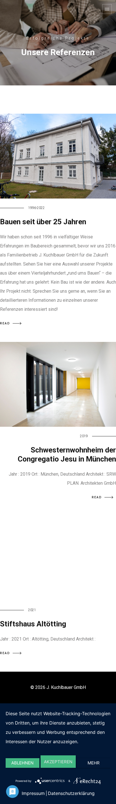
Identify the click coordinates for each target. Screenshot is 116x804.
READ (5, 323)
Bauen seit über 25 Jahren (43, 221)
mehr (94, 763)
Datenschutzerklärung (71, 793)
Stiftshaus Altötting (33, 624)
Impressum (33, 793)
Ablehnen (22, 763)
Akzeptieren (58, 761)
